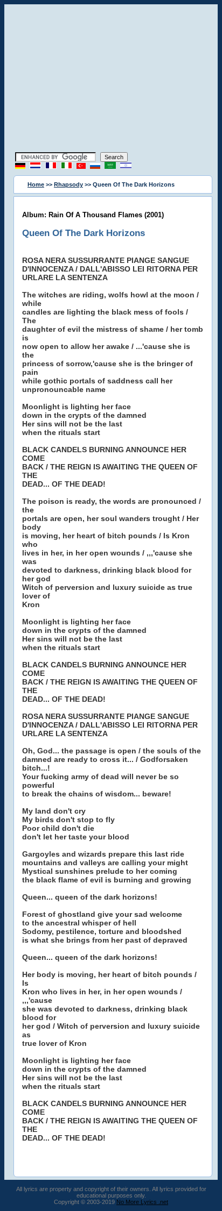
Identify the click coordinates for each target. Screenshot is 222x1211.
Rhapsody (68, 184)
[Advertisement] (111, 79)
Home (35, 184)
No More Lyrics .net (142, 1202)
